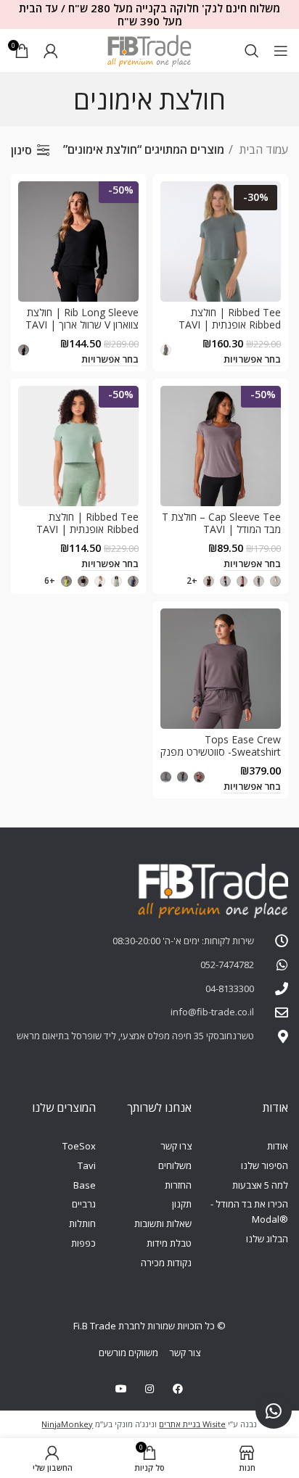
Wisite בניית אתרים (192, 1424)
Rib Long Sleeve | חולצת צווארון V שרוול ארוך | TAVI (82, 318)
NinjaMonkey (67, 1424)
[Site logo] (149, 49)
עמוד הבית (262, 149)
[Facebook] (178, 1388)
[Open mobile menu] (280, 50)
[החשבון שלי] (50, 50)
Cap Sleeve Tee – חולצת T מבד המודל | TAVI (221, 523)
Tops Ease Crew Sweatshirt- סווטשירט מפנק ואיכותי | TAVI (220, 751)
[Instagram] (149, 1388)
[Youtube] (121, 1388)
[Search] (251, 50)
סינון (21, 150)
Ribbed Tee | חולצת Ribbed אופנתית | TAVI (230, 318)
